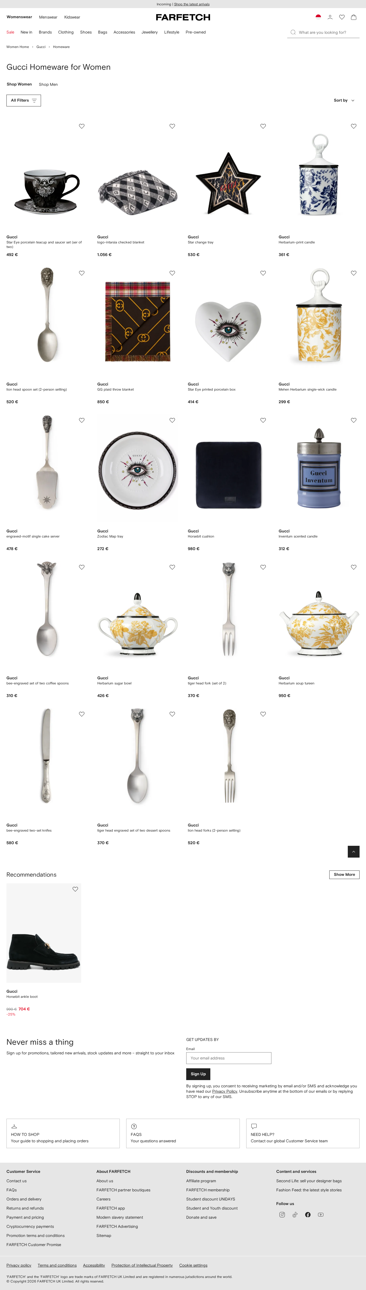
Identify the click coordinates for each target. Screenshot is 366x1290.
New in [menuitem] (26, 32)
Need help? (262, 1134)
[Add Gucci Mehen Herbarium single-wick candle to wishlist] (354, 273)
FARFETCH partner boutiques (123, 1190)
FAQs (136, 1134)
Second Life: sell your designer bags (309, 1181)
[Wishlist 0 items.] (342, 17)
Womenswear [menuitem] (19, 17)
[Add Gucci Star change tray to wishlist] (263, 126)
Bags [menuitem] (102, 32)
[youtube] (321, 1215)
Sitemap (103, 1235)
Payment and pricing (25, 1217)
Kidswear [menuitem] (72, 17)
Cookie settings (193, 1265)
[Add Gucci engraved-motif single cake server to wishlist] (82, 420)
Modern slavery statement (119, 1217)
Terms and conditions (57, 1265)
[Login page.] (330, 17)
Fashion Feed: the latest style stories (309, 1190)
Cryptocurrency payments (30, 1226)
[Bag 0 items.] (354, 17)
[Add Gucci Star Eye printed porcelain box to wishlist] (263, 273)
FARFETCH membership (208, 1190)
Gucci (41, 47)
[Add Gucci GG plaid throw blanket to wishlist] (172, 273)
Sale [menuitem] (10, 32)
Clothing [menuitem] (66, 32)
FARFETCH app (110, 1208)
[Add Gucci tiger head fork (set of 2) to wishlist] (263, 567)
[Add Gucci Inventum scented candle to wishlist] (354, 420)
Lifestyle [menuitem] (171, 32)
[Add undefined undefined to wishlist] (75, 889)
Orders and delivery (24, 1199)
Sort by (341, 100)
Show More (344, 875)
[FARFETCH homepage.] (183, 17)
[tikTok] (295, 1215)
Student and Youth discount (212, 1208)
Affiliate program (201, 1181)
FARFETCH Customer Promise (33, 1245)
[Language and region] (318, 17)
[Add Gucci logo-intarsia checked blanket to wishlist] (172, 126)
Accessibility (94, 1265)
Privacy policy (18, 1265)
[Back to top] (354, 852)
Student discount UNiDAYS (210, 1199)
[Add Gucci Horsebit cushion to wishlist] (263, 420)
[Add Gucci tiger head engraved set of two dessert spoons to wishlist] (172, 714)
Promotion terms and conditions (35, 1235)
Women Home (17, 47)
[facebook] (308, 1215)
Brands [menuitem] (45, 32)
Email (190, 1049)
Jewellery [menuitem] (149, 32)
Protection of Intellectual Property (142, 1265)
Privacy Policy (224, 1091)
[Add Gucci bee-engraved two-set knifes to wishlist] (82, 714)
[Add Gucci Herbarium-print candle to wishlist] (354, 126)
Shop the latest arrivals (192, 4)
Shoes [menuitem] (86, 32)
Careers (103, 1199)
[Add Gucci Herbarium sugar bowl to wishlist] (172, 567)
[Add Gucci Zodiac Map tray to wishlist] (172, 420)
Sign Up (198, 1074)
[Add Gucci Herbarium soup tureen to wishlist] (354, 567)
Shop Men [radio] (48, 85)
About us (104, 1181)
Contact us (16, 1181)
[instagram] (282, 1215)
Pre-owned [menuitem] (196, 32)
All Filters (20, 100)
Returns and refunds (25, 1208)
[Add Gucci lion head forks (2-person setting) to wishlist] (263, 714)
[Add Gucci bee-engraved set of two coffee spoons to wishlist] (82, 567)
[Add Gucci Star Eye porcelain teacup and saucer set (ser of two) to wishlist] (82, 126)
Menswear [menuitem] (48, 17)
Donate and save (201, 1217)
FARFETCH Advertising (117, 1226)
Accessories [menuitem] (124, 32)
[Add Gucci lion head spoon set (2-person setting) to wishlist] (82, 273)
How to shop (25, 1134)
